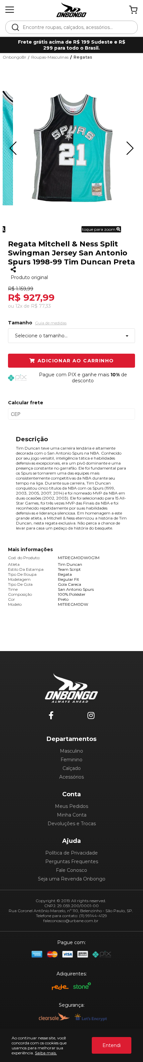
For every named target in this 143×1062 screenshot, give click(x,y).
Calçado (72, 768)
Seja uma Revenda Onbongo (71, 879)
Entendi (111, 1045)
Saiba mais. (46, 1052)
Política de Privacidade (71, 853)
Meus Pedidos (71, 806)
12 (18, 306)
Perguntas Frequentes (71, 862)
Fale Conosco (71, 870)
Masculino (71, 751)
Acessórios (71, 777)
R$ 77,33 (41, 306)
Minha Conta (71, 815)
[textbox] (76, 27)
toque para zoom (99, 229)
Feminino (71, 760)
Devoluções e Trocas (72, 824)
